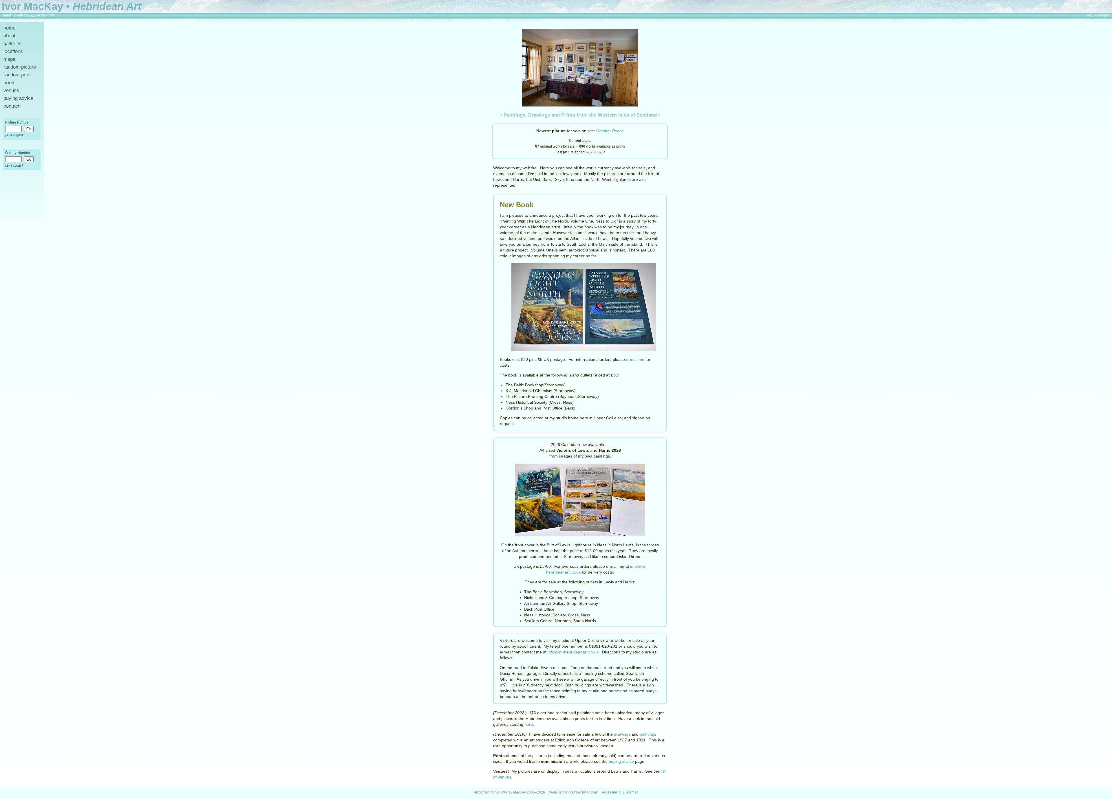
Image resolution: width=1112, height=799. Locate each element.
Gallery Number (17, 153)
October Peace (610, 130)
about (9, 35)
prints (9, 82)
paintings (648, 734)
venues (11, 90)
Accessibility (611, 792)
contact (11, 106)
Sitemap (632, 792)
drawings (622, 734)
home (9, 28)
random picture (19, 67)
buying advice (18, 98)
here (528, 724)
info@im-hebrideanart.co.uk (573, 652)
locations (13, 51)
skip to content (1098, 15)
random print (17, 75)
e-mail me (635, 359)
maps (9, 59)
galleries (12, 43)
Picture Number (17, 122)
